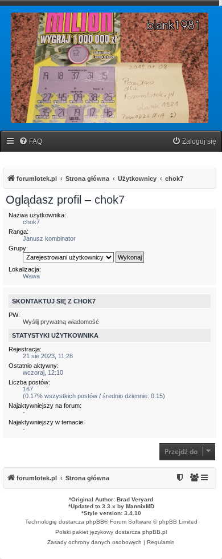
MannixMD (140, 506)
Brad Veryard (135, 499)
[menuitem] (30, 141)
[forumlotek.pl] (109, 68)
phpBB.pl (154, 532)
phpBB (95, 522)
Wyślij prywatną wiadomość (61, 321)
